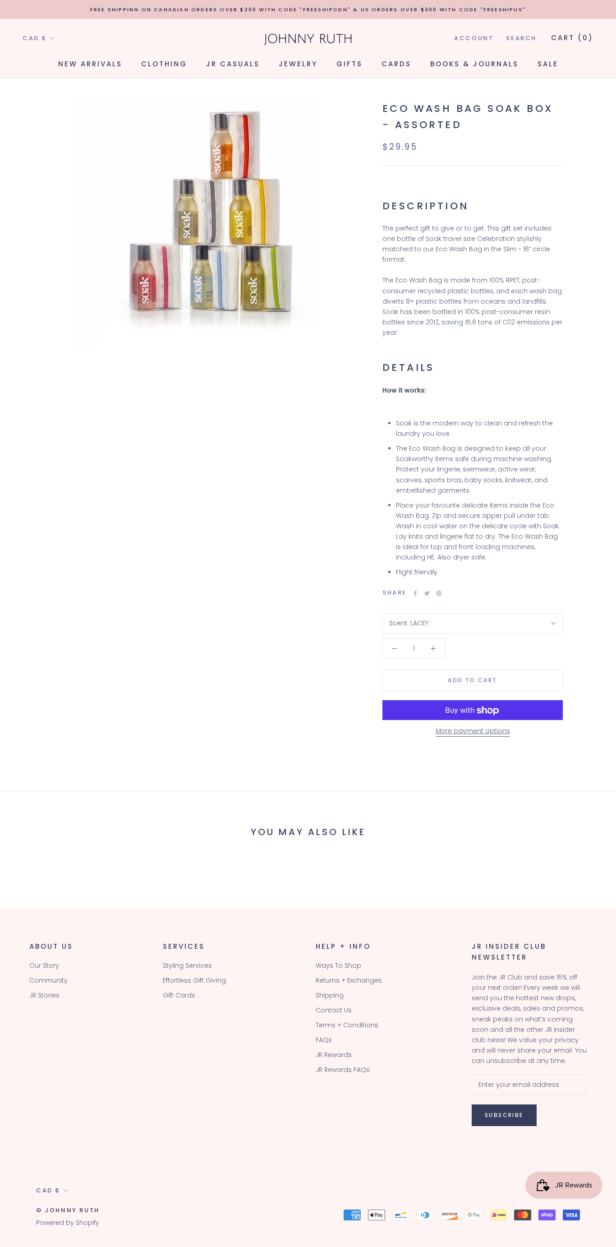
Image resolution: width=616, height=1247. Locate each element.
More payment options (473, 731)
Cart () (572, 37)
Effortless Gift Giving (194, 980)
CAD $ (35, 38)
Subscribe (504, 1115)
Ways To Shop (338, 965)
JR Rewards (334, 1054)
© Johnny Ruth (68, 1210)
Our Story (44, 965)
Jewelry (298, 64)
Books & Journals (474, 64)
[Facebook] (415, 593)
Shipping (330, 995)
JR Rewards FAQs (343, 1069)
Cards (396, 64)
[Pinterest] (438, 593)
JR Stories (44, 995)
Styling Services (187, 965)
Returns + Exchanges (349, 980)
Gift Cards (179, 995)
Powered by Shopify (67, 1222)
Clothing (164, 64)
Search (521, 38)
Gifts (349, 64)
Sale (548, 64)
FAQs (324, 1039)
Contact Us (334, 1010)
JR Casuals (233, 64)
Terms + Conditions (347, 1025)
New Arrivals (90, 64)
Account (473, 38)
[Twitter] (427, 593)
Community (48, 980)
